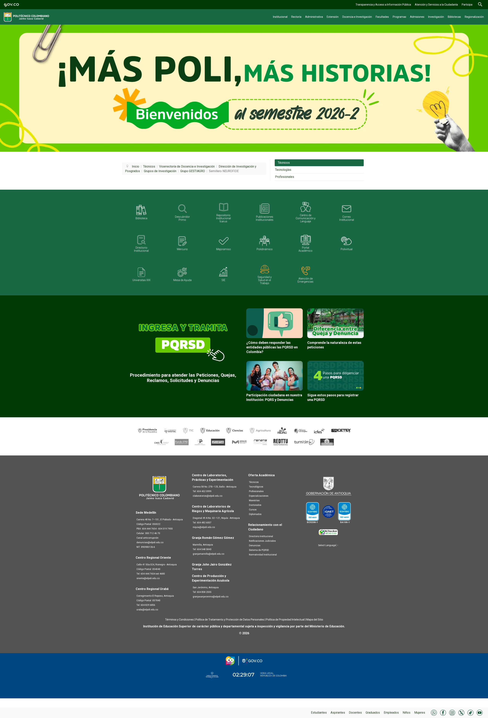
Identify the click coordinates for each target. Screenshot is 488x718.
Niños (406, 712)
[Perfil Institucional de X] (461, 712)
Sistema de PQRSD (259, 550)
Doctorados (255, 505)
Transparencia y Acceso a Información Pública (383, 4)
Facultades (382, 16)
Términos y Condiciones (179, 619)
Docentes (355, 712)
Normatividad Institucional (263, 554)
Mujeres (419, 712)
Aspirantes (338, 712)
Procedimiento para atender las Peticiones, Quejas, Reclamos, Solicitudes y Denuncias (183, 377)
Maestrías (254, 500)
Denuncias (254, 545)
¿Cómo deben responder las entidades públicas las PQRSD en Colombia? (272, 347)
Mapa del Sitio (314, 619)
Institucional (280, 16)
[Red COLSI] (327, 442)
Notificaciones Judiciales (262, 541)
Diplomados (255, 514)
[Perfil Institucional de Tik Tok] (470, 712)
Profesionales (284, 177)
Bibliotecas (454, 16)
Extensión (333, 16)
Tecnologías (283, 170)
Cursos (253, 509)
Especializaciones (258, 496)
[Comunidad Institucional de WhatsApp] (434, 712)
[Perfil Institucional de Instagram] (452, 712)
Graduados (373, 712)
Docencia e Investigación (357, 16)
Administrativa (314, 16)
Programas (399, 16)
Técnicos (284, 162)
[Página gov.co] (11, 4)
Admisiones (417, 16)
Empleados (391, 712)
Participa (467, 4)
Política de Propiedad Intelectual (285, 619)
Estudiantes (319, 712)
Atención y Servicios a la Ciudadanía (436, 4)
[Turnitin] (304, 442)
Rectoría (296, 16)
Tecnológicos (256, 486)
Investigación (436, 16)
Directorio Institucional (261, 536)
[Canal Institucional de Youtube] (480, 712)
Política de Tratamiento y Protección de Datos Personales (229, 619)
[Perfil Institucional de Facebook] (443, 712)
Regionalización (474, 16)
